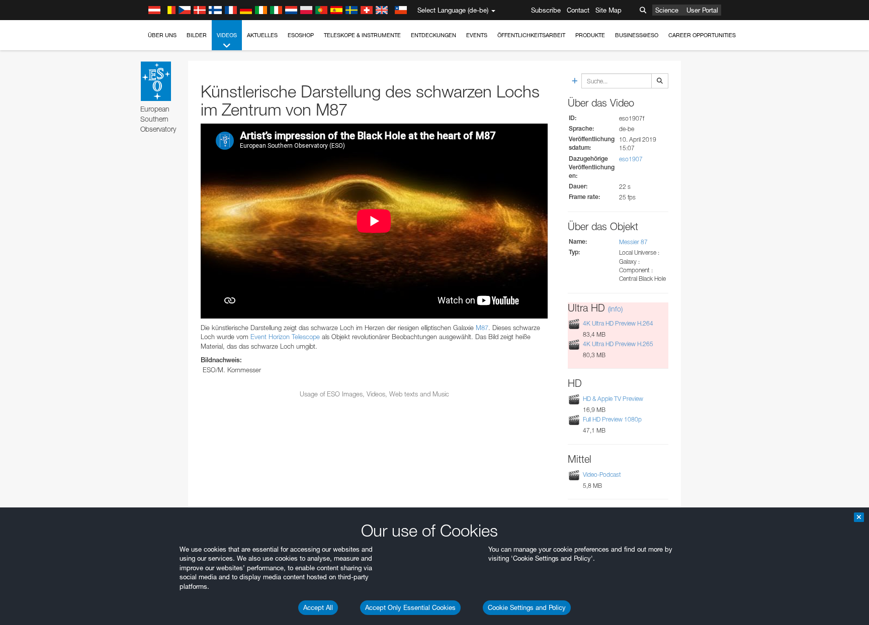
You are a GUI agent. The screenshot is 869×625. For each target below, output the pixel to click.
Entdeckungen (433, 35)
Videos (227, 35)
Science (666, 10)
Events (476, 35)
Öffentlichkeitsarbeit (531, 35)
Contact (578, 10)
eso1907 (631, 159)
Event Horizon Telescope (285, 337)
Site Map (608, 10)
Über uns (162, 35)
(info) (615, 308)
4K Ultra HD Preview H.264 (618, 323)
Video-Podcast (602, 474)
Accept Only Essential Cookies (410, 607)
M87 (482, 328)
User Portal (702, 10)
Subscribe (546, 10)
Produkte (590, 35)
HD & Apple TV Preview (613, 398)
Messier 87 (633, 242)
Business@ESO (636, 35)
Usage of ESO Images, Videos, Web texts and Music (374, 394)
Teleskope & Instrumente (362, 35)
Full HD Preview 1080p (612, 419)
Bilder (197, 35)
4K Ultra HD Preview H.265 (618, 344)
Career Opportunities (702, 35)
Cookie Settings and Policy (527, 607)
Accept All (318, 607)
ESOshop (301, 35)
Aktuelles (262, 35)
